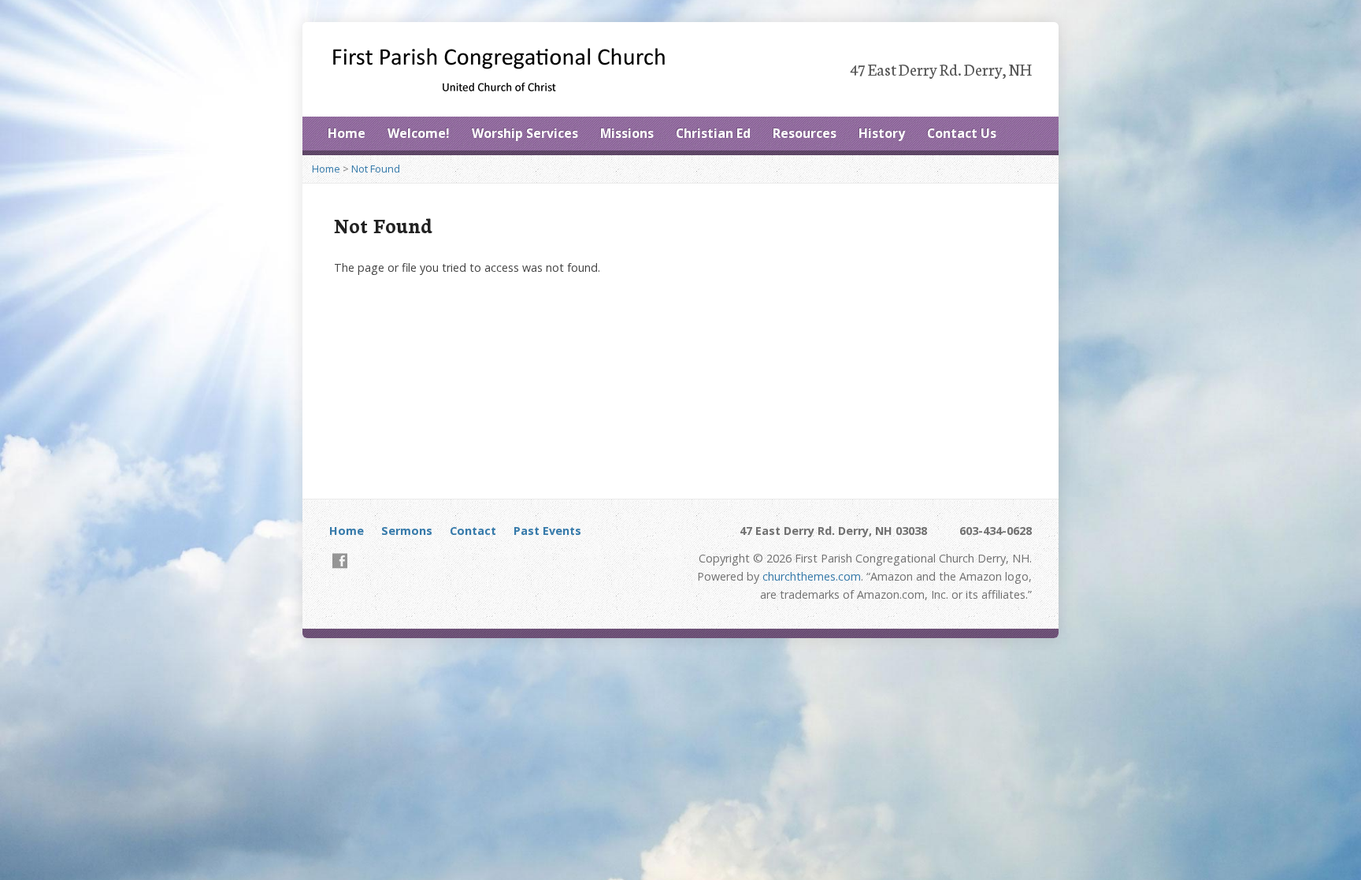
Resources (804, 133)
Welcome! (419, 133)
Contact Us (961, 133)
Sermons (406, 530)
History (882, 133)
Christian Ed (713, 133)
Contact (473, 530)
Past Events (547, 530)
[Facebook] (339, 560)
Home (346, 133)
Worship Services (525, 133)
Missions (627, 133)
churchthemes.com (811, 576)
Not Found (375, 169)
